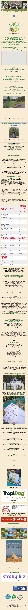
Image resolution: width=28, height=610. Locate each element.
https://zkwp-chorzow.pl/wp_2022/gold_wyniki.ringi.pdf (14, 72)
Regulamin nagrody (12, 515)
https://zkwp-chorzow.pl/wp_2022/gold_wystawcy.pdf (14, 84)
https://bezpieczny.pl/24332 (13, 523)
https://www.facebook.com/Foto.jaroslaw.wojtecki (14, 394)
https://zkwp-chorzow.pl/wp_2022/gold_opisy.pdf (14, 76)
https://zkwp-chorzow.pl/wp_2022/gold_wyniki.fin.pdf (14, 69)
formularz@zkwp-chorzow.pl (15, 149)
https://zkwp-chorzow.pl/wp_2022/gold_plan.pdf (14, 87)
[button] (14, 16)
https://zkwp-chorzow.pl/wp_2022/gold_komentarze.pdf (14, 79)
